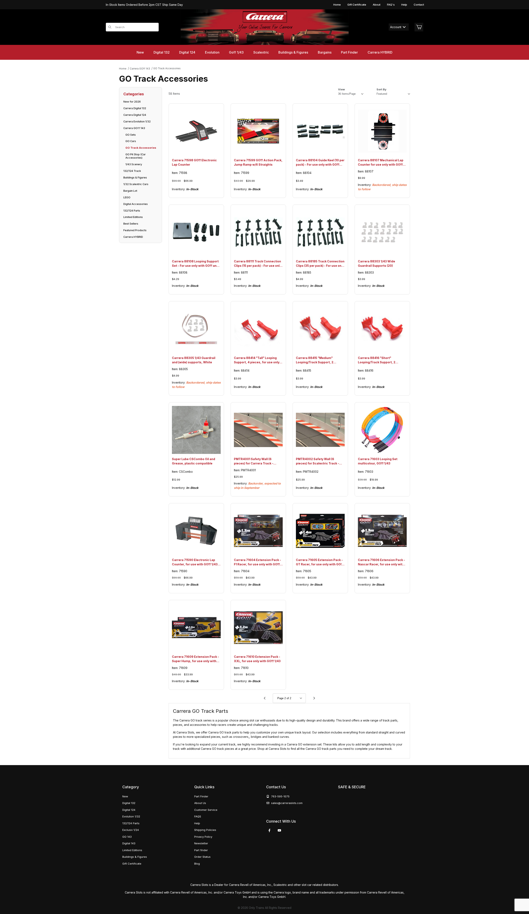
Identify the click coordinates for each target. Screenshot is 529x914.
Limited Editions (133, 217)
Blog (197, 863)
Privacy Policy (203, 836)
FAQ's (391, 4)
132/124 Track (132, 170)
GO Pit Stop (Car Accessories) (135, 156)
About (376, 4)
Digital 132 (128, 803)
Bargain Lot (130, 190)
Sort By (381, 89)
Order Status (202, 856)
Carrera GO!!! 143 (134, 128)
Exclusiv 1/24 (130, 829)
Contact (419, 4)
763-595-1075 (279, 796)
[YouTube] (279, 830)
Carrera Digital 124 (134, 114)
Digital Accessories (135, 204)
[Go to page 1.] (264, 698)
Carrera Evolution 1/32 (137, 121)
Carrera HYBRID (133, 236)
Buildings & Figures (135, 177)
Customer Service (205, 809)
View (341, 89)
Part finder (201, 850)
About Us (200, 803)
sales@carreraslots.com (287, 803)
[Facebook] (269, 830)
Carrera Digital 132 (134, 108)
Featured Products (135, 230)
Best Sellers (130, 223)
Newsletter (201, 843)
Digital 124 (128, 809)
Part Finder (201, 796)
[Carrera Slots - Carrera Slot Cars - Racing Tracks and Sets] (264, 27)
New (125, 796)
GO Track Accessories (140, 147)
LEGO (126, 197)
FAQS (197, 816)
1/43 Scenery (133, 164)
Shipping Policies (205, 829)
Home (337, 4)
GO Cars (130, 141)
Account (395, 27)
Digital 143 (128, 843)
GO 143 (127, 836)
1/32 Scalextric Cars (135, 184)
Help (404, 4)
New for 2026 (132, 101)
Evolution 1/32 (131, 816)
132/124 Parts (131, 210)
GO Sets (130, 134)
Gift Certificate (356, 4)
